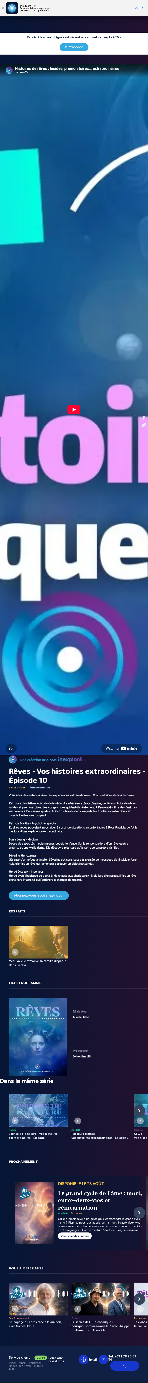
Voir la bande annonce (75, 1236)
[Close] (3, 8)
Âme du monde (39, 787)
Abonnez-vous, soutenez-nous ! (39, 895)
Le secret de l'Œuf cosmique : (100, 1326)
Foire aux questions (56, 1359)
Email (92, 1360)
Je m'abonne (74, 47)
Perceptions (17, 787)
